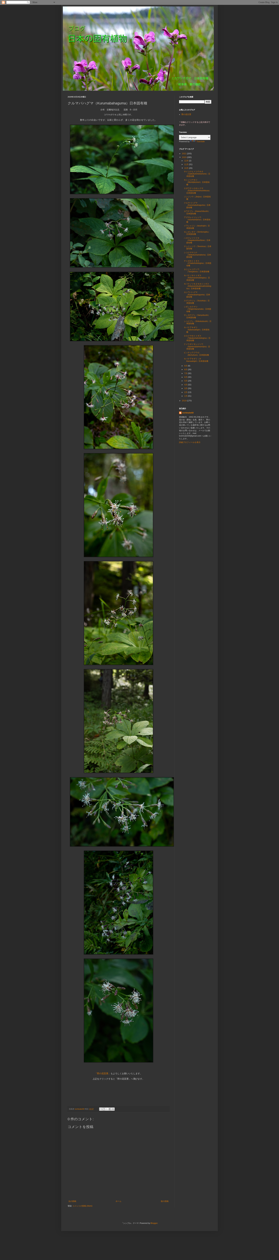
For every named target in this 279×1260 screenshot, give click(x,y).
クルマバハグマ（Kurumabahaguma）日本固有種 (197, 205)
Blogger (154, 1223)
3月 (186, 388)
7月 (186, 373)
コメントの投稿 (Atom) (82, 1206)
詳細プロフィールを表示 (189, 442)
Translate (200, 141)
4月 (186, 385)
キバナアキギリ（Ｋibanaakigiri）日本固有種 (196, 360)
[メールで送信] (100, 1109)
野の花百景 (186, 114)
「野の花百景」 (103, 1073)
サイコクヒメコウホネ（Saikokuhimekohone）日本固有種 (197, 173)
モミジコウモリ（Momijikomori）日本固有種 (197, 182)
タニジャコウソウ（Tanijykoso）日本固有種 (196, 270)
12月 (186, 161)
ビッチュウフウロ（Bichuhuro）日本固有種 (196, 353)
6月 (186, 377)
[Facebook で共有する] (110, 1109)
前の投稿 (165, 1201)
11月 (186, 164)
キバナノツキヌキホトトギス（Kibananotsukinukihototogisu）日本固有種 (197, 286)
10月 (186, 168)
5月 (186, 381)
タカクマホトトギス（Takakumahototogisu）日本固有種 (197, 338)
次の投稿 (72, 1201)
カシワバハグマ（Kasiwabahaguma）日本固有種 (197, 294)
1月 (186, 396)
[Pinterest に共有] (113, 1109)
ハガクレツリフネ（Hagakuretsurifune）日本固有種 (197, 240)
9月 (186, 366)
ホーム (118, 1201)
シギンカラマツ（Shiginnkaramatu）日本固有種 (197, 309)
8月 (186, 369)
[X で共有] (106, 1109)
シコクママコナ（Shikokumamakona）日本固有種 (197, 254)
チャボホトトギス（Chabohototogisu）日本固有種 (197, 263)
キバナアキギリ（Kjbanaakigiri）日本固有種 (197, 329)
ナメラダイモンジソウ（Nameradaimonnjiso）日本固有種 (197, 346)
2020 (184, 157)
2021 (184, 153)
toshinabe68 (188, 413)
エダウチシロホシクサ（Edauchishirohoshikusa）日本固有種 (197, 190)
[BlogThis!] (103, 1109)
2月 (186, 392)
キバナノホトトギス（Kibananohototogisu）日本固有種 (197, 277)
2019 (184, 401)
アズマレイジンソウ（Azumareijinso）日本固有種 (197, 219)
